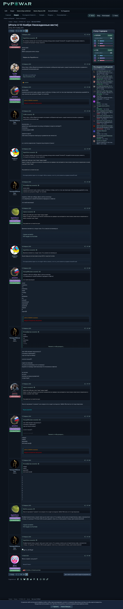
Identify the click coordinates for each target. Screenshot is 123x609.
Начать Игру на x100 (39, 11)
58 (21, 31)
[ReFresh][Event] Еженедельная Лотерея (105, 126)
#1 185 (88, 149)
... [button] (18, 31)
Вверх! (98, 102)
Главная (8, 15)
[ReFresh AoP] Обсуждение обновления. (105, 81)
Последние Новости (29, 15)
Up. (98, 107)
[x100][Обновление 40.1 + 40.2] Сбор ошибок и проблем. (105, 71)
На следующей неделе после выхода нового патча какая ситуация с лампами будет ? (105, 73)
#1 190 (88, 328)
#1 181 (88, 34)
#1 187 (88, 208)
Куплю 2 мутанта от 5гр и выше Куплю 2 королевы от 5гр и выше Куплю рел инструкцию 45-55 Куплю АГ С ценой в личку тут (105, 142)
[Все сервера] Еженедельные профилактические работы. (105, 111)
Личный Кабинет (53, 11)
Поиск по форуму (21, 18)
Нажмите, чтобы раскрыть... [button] (56, 346)
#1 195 (88, 537)
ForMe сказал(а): (27, 114)
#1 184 (88, 111)
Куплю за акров (101, 140)
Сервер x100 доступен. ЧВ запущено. (105, 112)
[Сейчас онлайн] (15, 72)
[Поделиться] (85, 35)
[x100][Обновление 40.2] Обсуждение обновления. (105, 86)
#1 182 (88, 64)
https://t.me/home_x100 (29, 77)
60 (26, 31)
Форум (12, 11)
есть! (98, 132)
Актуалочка (100, 137)
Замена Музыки (102, 131)
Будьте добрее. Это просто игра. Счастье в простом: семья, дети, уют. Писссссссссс (105, 87)
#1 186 (88, 182)
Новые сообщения (9, 18)
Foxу (11, 28)
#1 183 (88, 87)
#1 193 (88, 460)
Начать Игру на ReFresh (24, 11)
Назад (12, 31)
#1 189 (88, 268)
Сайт (6, 11)
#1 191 (88, 384)
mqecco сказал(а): (28, 211)
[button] (20, 15)
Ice (98, 101)
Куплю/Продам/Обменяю (104, 135)
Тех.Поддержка (65, 11)
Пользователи (61, 15)
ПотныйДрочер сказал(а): (30, 185)
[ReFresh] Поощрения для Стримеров (105, 121)
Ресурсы (50, 15)
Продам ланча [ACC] (103, 106)
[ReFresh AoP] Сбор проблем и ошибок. (105, 76)
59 (23, 31)
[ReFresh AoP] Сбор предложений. (105, 91)
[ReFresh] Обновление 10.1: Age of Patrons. (105, 116)
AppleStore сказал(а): (29, 38)
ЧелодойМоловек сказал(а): (31, 271)
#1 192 (88, 416)
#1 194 (88, 505)
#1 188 (88, 246)
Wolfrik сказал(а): (28, 509)
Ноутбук (99, 96)
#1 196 (88, 555)
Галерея (41, 15)
